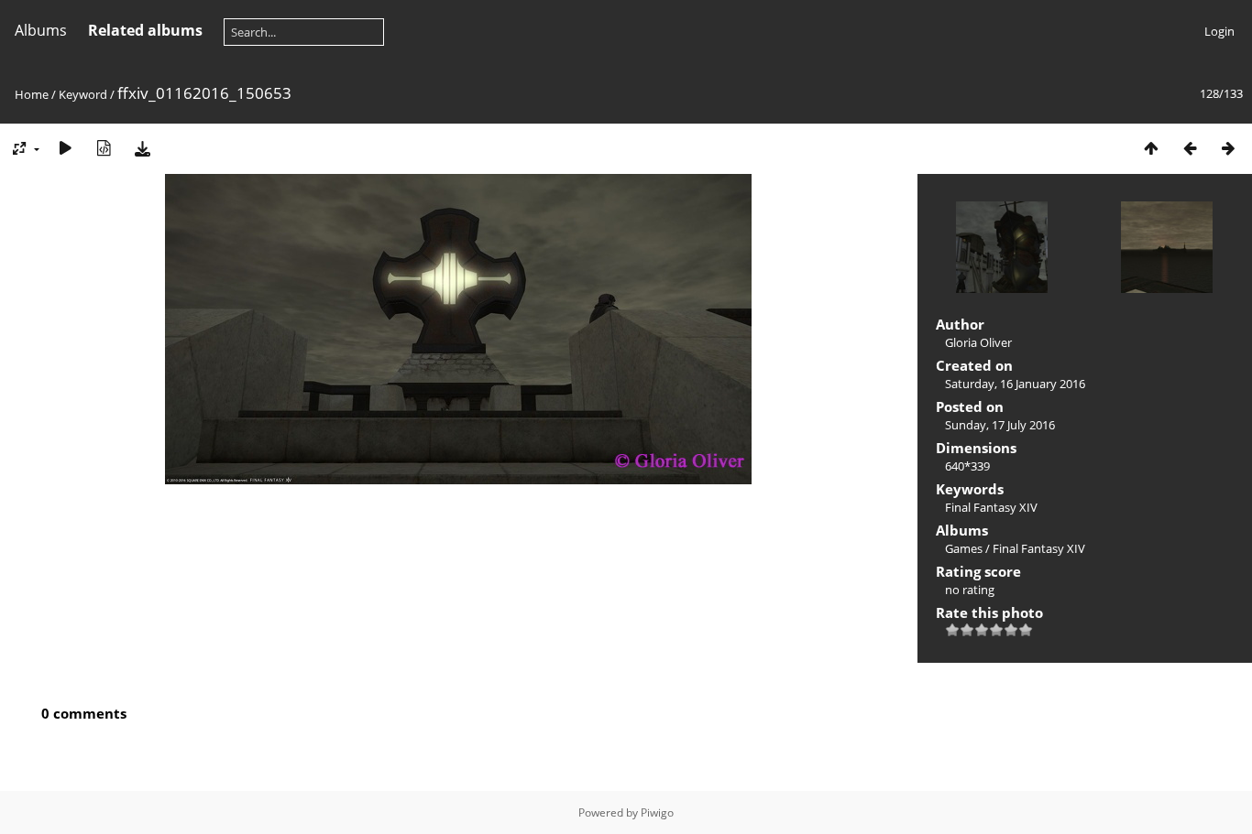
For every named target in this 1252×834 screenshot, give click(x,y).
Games (964, 548)
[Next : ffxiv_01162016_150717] (1228, 147)
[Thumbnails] (1151, 147)
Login (1219, 31)
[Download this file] (142, 147)
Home (32, 94)
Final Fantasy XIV (991, 507)
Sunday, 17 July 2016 (1000, 425)
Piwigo (657, 812)
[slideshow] (65, 147)
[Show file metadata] (103, 147)
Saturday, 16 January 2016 (1015, 383)
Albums (41, 30)
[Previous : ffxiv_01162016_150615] (1189, 147)
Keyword (83, 94)
